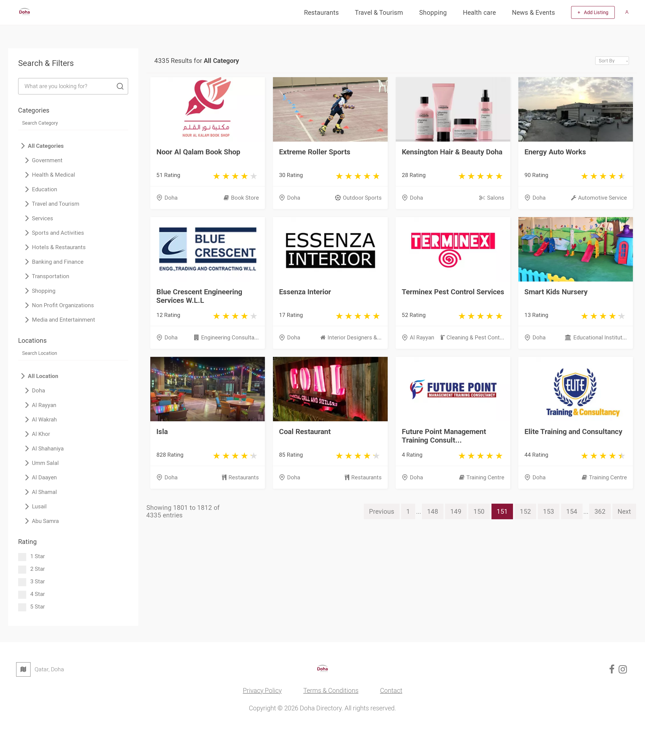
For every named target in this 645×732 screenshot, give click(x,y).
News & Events (533, 12)
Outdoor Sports (362, 197)
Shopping (433, 12)
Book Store (245, 197)
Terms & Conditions (330, 690)
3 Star (37, 581)
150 (479, 511)
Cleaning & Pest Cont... (475, 337)
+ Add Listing (592, 12)
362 (600, 511)
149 (455, 511)
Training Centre (485, 477)
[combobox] (612, 61)
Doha (171, 197)
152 (525, 511)
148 (432, 511)
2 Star (37, 569)
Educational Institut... (600, 337)
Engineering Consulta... (230, 337)
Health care (479, 12)
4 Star (37, 594)
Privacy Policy (262, 690)
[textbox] (612, 60)
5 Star (37, 606)
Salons (495, 197)
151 (502, 511)
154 (571, 511)
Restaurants (321, 12)
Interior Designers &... (355, 337)
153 (548, 511)
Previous (381, 511)
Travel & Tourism (379, 12)
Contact (391, 690)
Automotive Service (602, 197)
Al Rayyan (422, 337)
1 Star (37, 556)
